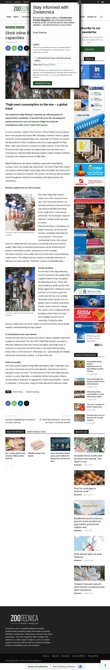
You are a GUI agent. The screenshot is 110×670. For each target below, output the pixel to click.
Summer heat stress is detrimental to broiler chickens (95, 417)
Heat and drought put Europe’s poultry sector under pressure (95, 381)
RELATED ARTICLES (15, 432)
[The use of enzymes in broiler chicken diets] (79, 407)
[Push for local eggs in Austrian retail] (89, 477)
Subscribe (17, 2)
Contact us (91, 17)
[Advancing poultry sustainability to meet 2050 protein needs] (79, 394)
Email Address (40, 32)
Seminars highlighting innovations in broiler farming (20, 421)
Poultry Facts (17, 23)
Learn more (52, 75)
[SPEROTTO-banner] (89, 202)
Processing (20, 27)
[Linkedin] (103, 2)
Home (9, 17)
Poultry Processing (32, 392)
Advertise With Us (79, 656)
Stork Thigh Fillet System (36, 125)
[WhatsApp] (14, 48)
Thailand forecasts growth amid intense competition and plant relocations (89, 587)
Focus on (26, 17)
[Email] (26, 48)
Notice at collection (38, 666)
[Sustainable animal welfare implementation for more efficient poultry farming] (79, 364)
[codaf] (89, 176)
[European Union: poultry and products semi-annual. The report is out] (89, 444)
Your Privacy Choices (64, 666)
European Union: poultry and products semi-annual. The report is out (88, 458)
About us (8, 2)
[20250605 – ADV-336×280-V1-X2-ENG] (89, 280)
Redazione (78, 465)
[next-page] (11, 466)
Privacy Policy (93, 656)
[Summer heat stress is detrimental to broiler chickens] (79, 418)
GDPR (36, 45)
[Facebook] (98, 2)
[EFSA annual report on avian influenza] (89, 543)
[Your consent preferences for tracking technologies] (105, 665)
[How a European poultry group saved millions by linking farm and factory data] (60, 444)
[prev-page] (7, 466)
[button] (101, 17)
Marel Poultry (11, 163)
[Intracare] (89, 346)
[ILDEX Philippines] (89, 293)
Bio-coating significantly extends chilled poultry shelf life (15, 456)
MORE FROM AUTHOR (36, 432)
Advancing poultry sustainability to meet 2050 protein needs (95, 394)
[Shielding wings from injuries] (38, 444)
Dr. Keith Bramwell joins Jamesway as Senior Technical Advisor (55, 421)
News (15, 17)
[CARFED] (89, 320)
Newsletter (27, 2)
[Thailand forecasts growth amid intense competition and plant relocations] (89, 573)
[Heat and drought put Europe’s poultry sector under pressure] (79, 381)
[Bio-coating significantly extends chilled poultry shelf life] (15, 444)
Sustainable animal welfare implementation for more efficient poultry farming (95, 366)
